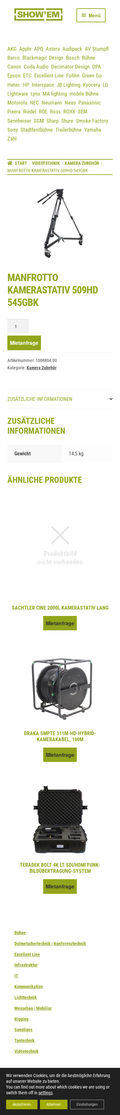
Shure (67, 121)
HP (26, 85)
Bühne (88, 57)
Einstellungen (87, 1104)
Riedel (29, 111)
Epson (13, 75)
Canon (14, 66)
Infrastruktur (26, 964)
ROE (43, 111)
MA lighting (55, 94)
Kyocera (91, 85)
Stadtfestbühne (36, 130)
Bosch (72, 57)
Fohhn (72, 75)
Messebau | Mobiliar (33, 1008)
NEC (34, 102)
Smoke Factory (92, 121)
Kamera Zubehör (82, 163)
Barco (13, 57)
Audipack (72, 49)
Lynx (35, 94)
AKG (12, 49)
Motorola (17, 102)
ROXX (69, 111)
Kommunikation (28, 986)
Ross (55, 111)
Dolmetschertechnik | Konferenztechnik (50, 943)
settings (45, 1092)
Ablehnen (53, 1104)
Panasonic (89, 102)
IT (16, 975)
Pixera (13, 111)
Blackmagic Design (42, 57)
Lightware (17, 94)
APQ (38, 49)
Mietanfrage (24, 342)
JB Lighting (68, 85)
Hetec (13, 85)
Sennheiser (19, 121)
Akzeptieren (21, 1104)
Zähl (12, 138)
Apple (25, 49)
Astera (53, 49)
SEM (82, 111)
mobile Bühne (84, 94)
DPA (96, 66)
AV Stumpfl (97, 49)
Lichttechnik (25, 997)
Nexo (70, 102)
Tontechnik (24, 1040)
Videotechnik (46, 163)
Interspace (43, 85)
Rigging (21, 1019)
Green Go (92, 75)
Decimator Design (70, 66)
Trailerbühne (68, 130)
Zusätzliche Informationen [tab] (39, 399)
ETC (27, 75)
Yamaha (92, 130)
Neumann (52, 102)
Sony (12, 130)
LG (105, 85)
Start (21, 163)
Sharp (52, 121)
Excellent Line (49, 75)
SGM (39, 121)
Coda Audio (36, 66)
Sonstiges (23, 1029)
